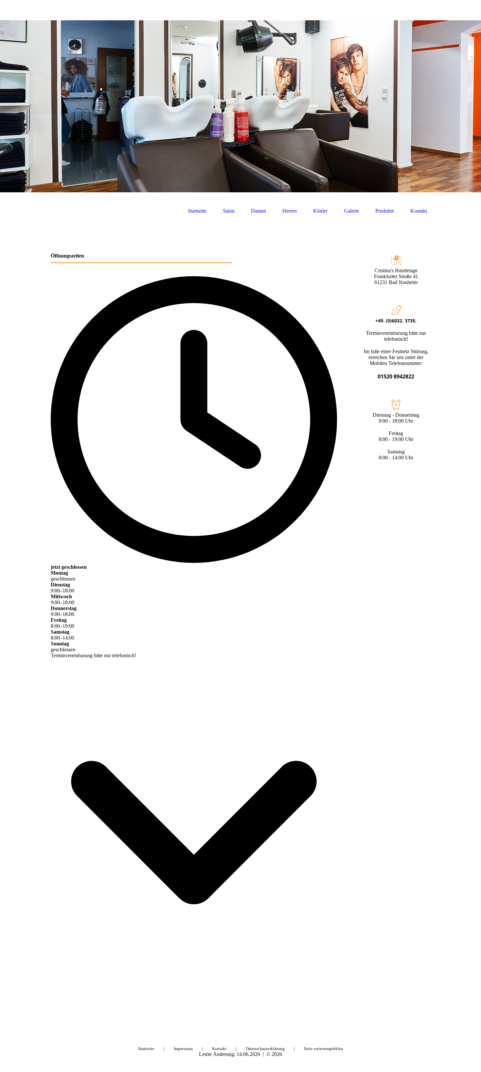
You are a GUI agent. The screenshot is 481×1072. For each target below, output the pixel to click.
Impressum (183, 1048)
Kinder (320, 211)
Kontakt (418, 211)
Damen (258, 211)
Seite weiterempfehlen (323, 1048)
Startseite (197, 211)
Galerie (351, 211)
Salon (229, 211)
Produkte (384, 211)
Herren (289, 211)
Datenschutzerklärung (265, 1048)
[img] (240, 106)
